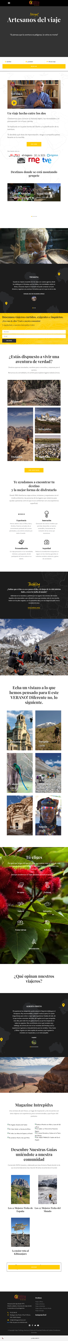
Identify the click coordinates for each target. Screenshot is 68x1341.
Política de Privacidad (36, 1330)
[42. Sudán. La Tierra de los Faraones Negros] (48, 1130)
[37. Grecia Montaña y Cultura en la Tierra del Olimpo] (48, 1134)
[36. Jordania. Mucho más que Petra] (20, 1138)
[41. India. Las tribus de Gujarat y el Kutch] (20, 1133)
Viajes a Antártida (40, 1306)
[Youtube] (38, 1326)
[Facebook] (32, 1326)
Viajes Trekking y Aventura (22, 1330)
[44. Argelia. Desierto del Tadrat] (20, 1125)
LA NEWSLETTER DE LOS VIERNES (34, 277)
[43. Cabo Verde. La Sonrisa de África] (20, 1129)
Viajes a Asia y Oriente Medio (43, 1308)
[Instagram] (29, 1326)
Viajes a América (39, 1304)
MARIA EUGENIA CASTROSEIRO (34, 1006)
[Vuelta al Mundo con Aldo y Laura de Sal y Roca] (48, 1125)
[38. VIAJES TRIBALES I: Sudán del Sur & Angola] (48, 1138)
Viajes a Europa (39, 1310)
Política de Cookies (47, 1330)
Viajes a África (39, 1301)
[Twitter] (35, 1326)
